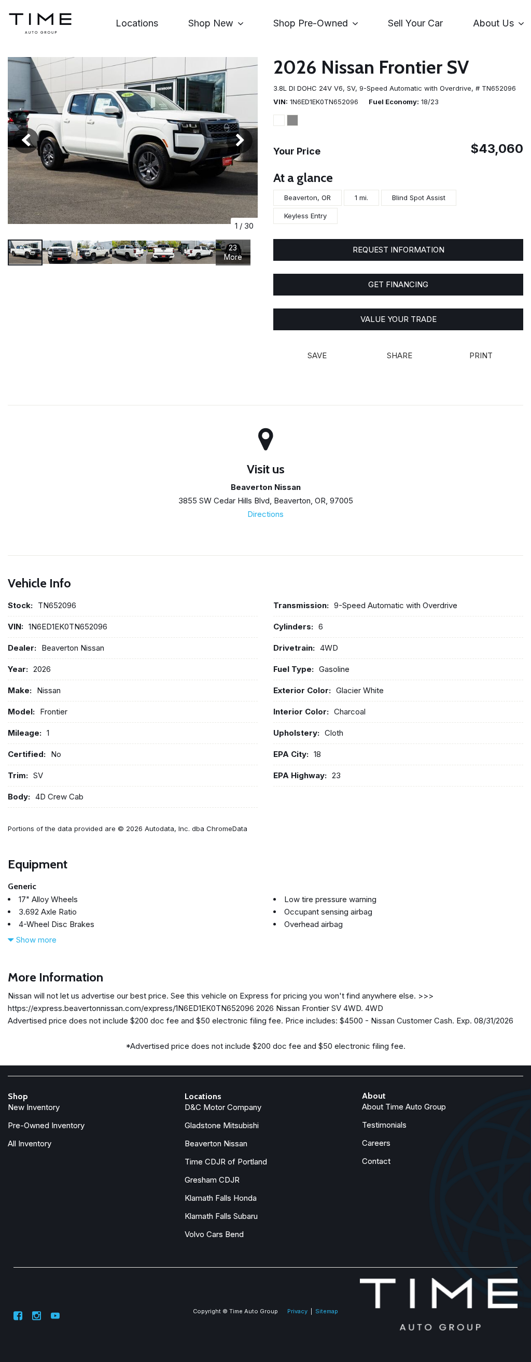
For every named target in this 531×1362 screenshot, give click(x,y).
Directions (265, 514)
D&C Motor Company (223, 1107)
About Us (493, 23)
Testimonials (384, 1125)
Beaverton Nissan (216, 1143)
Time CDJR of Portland (226, 1162)
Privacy (297, 1311)
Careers (376, 1143)
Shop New (210, 23)
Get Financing (398, 284)
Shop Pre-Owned (310, 23)
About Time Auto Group (404, 1107)
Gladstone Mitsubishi (222, 1125)
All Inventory (29, 1143)
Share (399, 355)
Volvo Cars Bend (214, 1234)
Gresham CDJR (212, 1180)
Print (481, 355)
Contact (376, 1161)
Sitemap (326, 1311)
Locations (137, 23)
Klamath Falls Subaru (221, 1216)
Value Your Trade (398, 319)
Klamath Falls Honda (221, 1198)
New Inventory (34, 1107)
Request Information (398, 250)
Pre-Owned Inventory (46, 1125)
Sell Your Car (415, 23)
